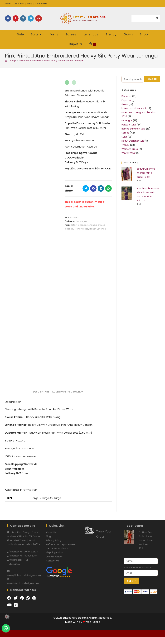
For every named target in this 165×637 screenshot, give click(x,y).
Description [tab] (41, 391)
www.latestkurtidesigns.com (23, 583)
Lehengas (82, 221)
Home (8, 3)
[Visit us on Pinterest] (22, 598)
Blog (29, 3)
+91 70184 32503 (29, 551)
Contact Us (41, 3)
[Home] (6, 60)
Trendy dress (81, 228)
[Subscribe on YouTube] (10, 605)
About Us (19, 3)
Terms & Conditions (57, 548)
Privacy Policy (53, 540)
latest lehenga (79, 224)
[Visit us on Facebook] (9, 598)
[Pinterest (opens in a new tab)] (16, 18)
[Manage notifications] (6, 616)
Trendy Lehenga (97, 228)
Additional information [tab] (67, 391)
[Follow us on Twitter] (16, 598)
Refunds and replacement (61, 544)
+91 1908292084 (28, 555)
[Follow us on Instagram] (34, 598)
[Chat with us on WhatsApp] (28, 598)
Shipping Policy (54, 552)
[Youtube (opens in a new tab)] (38, 18)
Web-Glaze (92, 622)
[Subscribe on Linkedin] (16, 605)
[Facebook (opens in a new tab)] (8, 18)
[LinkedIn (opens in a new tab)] (31, 18)
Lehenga (92, 224)
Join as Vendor (54, 556)
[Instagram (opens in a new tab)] (23, 18)
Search (152, 79)
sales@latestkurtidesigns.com (24, 575)
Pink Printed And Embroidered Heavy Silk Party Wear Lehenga (51, 60)
